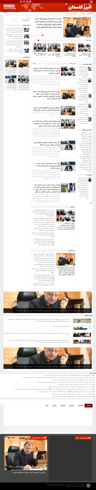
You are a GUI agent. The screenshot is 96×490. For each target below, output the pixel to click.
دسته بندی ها (90, 401)
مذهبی (54, 405)
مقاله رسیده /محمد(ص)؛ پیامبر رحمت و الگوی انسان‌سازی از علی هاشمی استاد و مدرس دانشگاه (47, 165)
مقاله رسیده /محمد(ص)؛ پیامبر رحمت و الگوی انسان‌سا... (70, 55)
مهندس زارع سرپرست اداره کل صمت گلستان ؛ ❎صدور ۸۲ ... (40, 55)
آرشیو (34, 63)
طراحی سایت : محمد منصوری (73, 486)
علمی (46, 405)
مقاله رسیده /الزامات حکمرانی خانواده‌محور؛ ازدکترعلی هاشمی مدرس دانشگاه (82, 120)
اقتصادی (80, 405)
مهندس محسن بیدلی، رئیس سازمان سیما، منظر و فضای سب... (54, 55)
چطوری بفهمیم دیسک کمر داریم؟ (61, 326)
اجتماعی (71, 405)
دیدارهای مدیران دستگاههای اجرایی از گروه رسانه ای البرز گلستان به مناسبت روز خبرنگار (66, 13)
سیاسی (88, 405)
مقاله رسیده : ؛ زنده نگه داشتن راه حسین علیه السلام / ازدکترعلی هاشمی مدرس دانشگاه (43, 284)
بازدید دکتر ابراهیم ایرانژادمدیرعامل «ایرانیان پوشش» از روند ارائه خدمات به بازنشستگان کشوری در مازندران (83, 72)
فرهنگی (62, 405)
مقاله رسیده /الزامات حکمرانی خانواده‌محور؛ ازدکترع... (85, 55)
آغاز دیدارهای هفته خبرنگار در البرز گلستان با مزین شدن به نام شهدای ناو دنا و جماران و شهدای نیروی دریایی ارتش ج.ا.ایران (82, 109)
